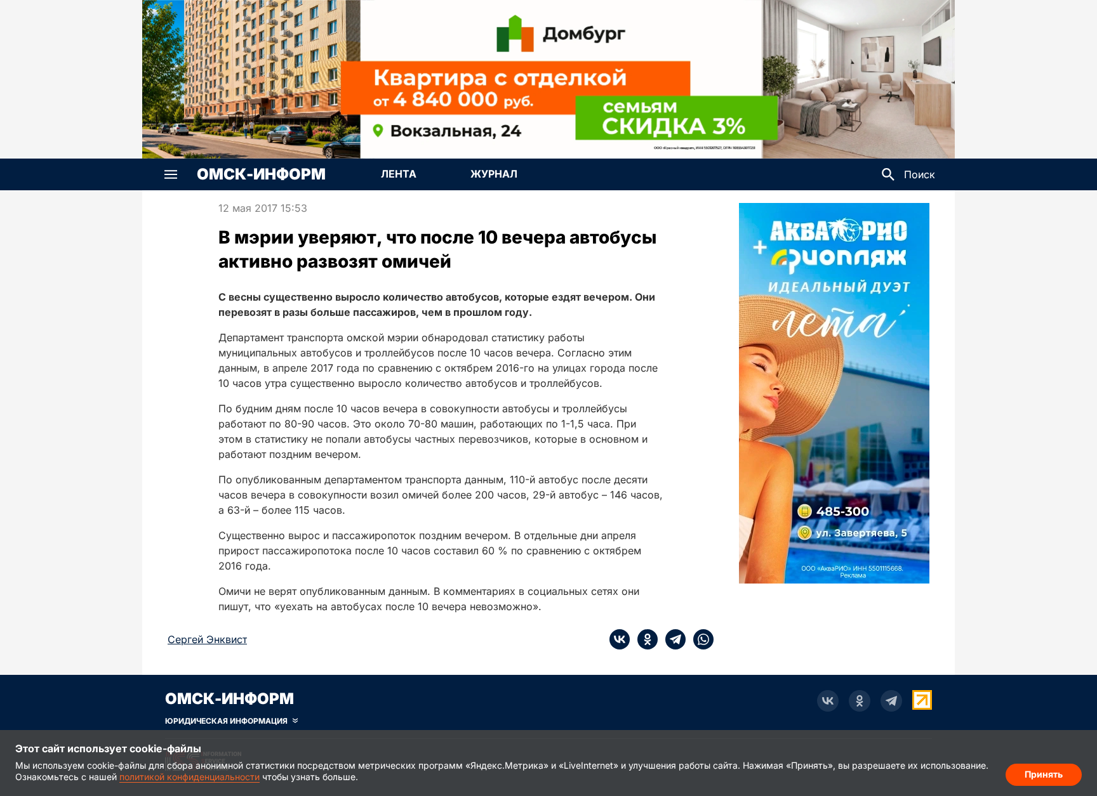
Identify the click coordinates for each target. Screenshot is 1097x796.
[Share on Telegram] (672, 639)
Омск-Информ (261, 174)
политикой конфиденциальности (189, 776)
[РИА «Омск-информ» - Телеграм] (891, 701)
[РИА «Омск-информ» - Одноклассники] (859, 701)
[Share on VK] (619, 639)
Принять (1044, 774)
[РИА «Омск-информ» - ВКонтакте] (828, 701)
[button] (171, 174)
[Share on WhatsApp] (700, 639)
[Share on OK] (644, 639)
